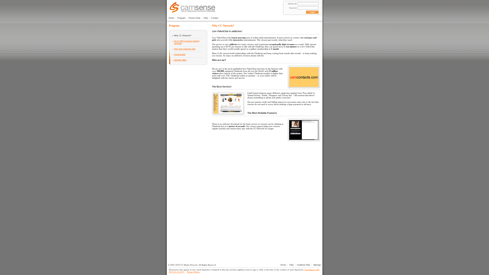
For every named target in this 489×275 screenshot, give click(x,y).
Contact (214, 18)
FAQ (206, 18)
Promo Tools (194, 18)
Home (171, 18)
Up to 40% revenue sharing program (186, 42)
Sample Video (180, 60)
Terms (283, 265)
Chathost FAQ (303, 265)
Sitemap (317, 265)
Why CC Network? (182, 35)
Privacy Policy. (193, 272)
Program (181, 18)
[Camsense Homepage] (192, 11)
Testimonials (179, 54)
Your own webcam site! (184, 49)
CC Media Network (189, 265)
